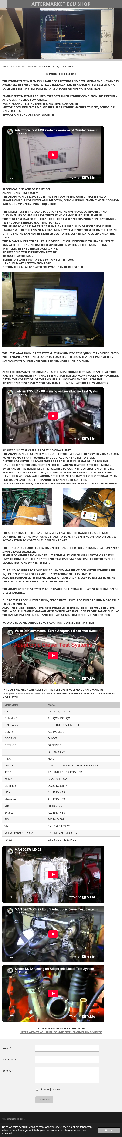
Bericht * (7, 1070)
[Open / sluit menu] (3, 4)
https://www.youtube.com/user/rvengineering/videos (61, 1032)
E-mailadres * (10, 1059)
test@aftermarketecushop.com (26, 693)
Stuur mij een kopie (51, 1089)
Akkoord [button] (109, 1130)
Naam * (6, 1048)
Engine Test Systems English (59, 66)
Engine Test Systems (25, 66)
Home (5, 66)
